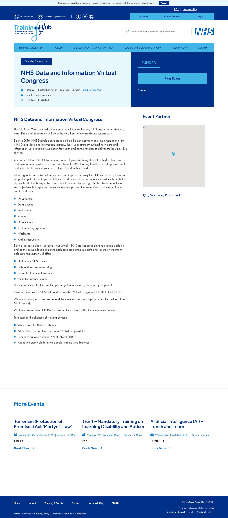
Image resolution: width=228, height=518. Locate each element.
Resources (179, 47)
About (202, 47)
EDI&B (115, 503)
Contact (144, 16)
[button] (173, 154)
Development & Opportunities (93, 47)
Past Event (172, 78)
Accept (164, 3)
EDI (176, 9)
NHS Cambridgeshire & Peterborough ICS (196, 507)
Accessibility (190, 9)
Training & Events (30, 47)
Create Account (172, 16)
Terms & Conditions (23, 513)
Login (200, 16)
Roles (57, 47)
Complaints (80, 513)
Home (17, 503)
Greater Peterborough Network (180, 511)
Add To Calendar (92, 90)
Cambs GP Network (205, 511)
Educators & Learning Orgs (142, 47)
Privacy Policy (42, 513)
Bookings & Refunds (62, 513)
